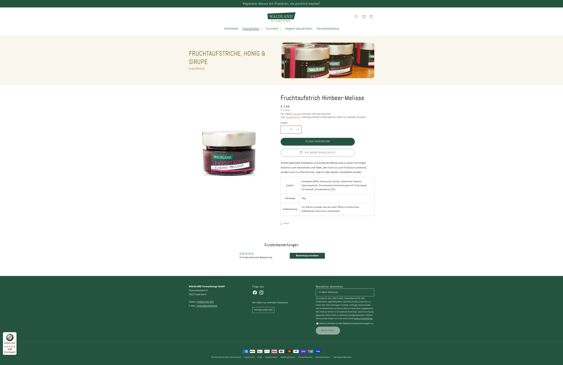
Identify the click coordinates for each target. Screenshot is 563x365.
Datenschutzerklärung (363, 318)
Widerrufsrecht (287, 357)
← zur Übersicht (197, 68)
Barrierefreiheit (323, 357)
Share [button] (286, 223)
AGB (260, 357)
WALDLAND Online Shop (229, 357)
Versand (297, 114)
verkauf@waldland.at (206, 306)
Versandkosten (293, 117)
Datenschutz (271, 357)
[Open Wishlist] (364, 17)
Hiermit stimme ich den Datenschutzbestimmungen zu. (346, 323)
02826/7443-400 (205, 302)
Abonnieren (328, 330)
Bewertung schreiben (307, 256)
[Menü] (15, 334)
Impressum (249, 357)
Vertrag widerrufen (263, 310)
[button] (252, 29)
